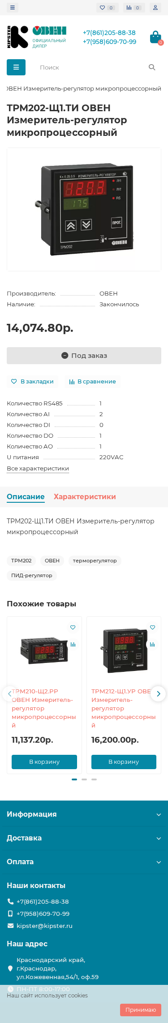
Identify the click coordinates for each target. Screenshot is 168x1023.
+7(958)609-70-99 (109, 41)
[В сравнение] (73, 644)
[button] (9, 693)
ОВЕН (108, 293)
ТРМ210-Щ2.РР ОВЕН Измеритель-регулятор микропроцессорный (44, 708)
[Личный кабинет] (155, 8)
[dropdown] (12, 8)
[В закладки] (73, 627)
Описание (26, 496)
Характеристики (85, 496)
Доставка (24, 838)
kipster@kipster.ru (45, 925)
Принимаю (140, 1009)
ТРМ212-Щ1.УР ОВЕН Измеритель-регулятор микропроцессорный (123, 708)
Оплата (20, 862)
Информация (32, 814)
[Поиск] (152, 67)
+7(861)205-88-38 (109, 32)
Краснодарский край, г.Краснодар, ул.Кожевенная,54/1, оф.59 (58, 968)
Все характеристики (38, 468)
